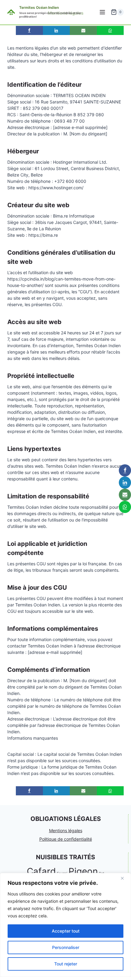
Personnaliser (65, 947)
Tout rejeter (65, 963)
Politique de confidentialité (65, 839)
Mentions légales (65, 830)
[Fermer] (124, 878)
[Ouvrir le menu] (102, 12)
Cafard (41, 871)
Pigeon (83, 871)
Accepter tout (66, 930)
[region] (65, 925)
